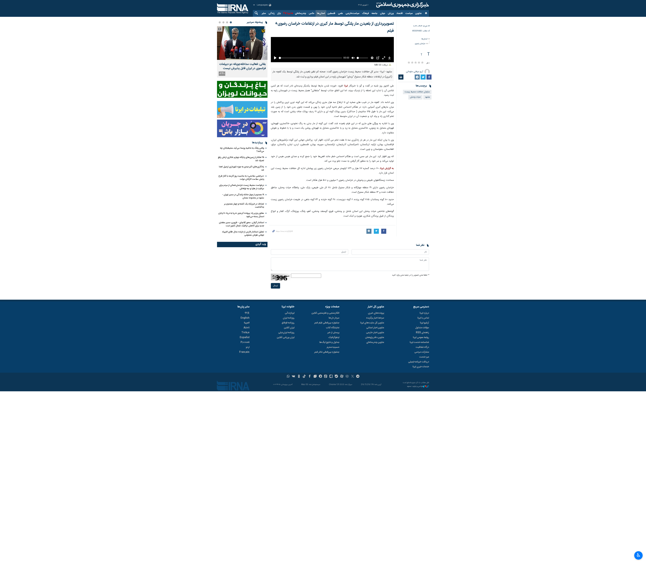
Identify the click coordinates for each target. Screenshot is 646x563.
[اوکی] (299, 420)
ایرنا (402, 5)
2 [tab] (227, 22)
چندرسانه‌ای (300, 13)
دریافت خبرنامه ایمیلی (418, 406)
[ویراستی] (315, 420)
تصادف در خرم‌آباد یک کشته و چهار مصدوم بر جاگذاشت (244, 205)
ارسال (275, 329)
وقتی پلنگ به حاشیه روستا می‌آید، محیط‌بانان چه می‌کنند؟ (242, 149)
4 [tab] (220, 22)
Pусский (245, 386)
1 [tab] (231, 22)
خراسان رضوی (420, 43)
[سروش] (320, 420)
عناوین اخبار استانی (375, 372)
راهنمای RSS (422, 377)
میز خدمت (424, 401)
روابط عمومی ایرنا (421, 382)
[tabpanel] (242, 52)
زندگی (271, 13)
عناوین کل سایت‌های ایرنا (372, 367)
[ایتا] (326, 420)
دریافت (381, 109)
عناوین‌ (418, 13)
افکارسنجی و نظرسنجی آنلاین (325, 357)
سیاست (409, 13)
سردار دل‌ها (334, 362)
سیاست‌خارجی (352, 13)
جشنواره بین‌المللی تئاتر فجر (326, 396)
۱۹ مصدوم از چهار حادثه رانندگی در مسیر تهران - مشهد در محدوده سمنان (243, 196)
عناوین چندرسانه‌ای (375, 386)
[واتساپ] (288, 420)
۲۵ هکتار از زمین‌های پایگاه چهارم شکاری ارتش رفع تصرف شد (241, 159)
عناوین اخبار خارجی (375, 377)
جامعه (374, 13)
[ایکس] (352, 420)
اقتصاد (399, 13)
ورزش (391, 13)
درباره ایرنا (424, 357)
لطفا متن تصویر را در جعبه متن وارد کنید (410, 319)
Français (244, 396)
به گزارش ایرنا (387, 212)
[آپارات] (341, 420)
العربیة (246, 367)
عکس (311, 13)
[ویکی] (293, 420)
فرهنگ (365, 13)
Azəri (246, 372)
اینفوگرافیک (333, 382)
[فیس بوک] (309, 420)
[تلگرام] (358, 420)
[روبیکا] (347, 420)
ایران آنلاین (289, 372)
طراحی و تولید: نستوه (415, 430)
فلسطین (331, 13)
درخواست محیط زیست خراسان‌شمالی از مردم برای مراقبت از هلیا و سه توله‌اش (241, 186)
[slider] (310, 101)
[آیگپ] (331, 420)
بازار (279, 13)
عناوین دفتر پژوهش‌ (374, 382)
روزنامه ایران (288, 362)
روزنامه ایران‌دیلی (286, 377)
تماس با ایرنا (423, 362)
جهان (382, 13)
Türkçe (245, 377)
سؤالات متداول (422, 372)
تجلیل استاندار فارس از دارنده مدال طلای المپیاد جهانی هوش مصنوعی (243, 233)
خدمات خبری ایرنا (420, 411)
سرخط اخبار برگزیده (375, 362)
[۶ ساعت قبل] (242, 43)
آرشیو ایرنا (424, 367)
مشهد (427, 97)
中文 (247, 357)
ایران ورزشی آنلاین (285, 382)
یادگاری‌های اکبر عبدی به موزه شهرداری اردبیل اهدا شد (241, 168)
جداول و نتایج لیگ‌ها (329, 386)
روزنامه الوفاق (288, 367)
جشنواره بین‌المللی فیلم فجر (326, 367)
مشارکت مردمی (421, 396)
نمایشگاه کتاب (332, 372)
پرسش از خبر (333, 377)
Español (244, 382)
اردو (247, 391)
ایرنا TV (287, 13)
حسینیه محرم (333, 391)
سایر (264, 13)
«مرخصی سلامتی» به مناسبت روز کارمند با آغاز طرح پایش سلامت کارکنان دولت (241, 177)
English (245, 362)
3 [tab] (223, 22)
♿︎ (638, 555)
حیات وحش (415, 97)
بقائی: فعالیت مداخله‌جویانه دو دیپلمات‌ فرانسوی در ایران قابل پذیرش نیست (242, 66)
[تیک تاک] (304, 420)
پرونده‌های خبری (376, 357)
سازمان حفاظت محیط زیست (417, 92)
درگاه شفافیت (422, 391)
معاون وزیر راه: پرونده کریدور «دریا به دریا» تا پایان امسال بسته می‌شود (241, 214)
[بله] (336, 420)
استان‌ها (321, 13)
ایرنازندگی (289, 357)
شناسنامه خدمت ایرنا (419, 386)
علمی (340, 13)
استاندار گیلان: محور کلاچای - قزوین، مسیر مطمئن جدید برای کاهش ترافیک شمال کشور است (241, 224)
